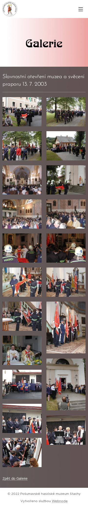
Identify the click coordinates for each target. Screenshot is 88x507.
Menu (81, 9)
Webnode (60, 501)
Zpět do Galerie (15, 478)
